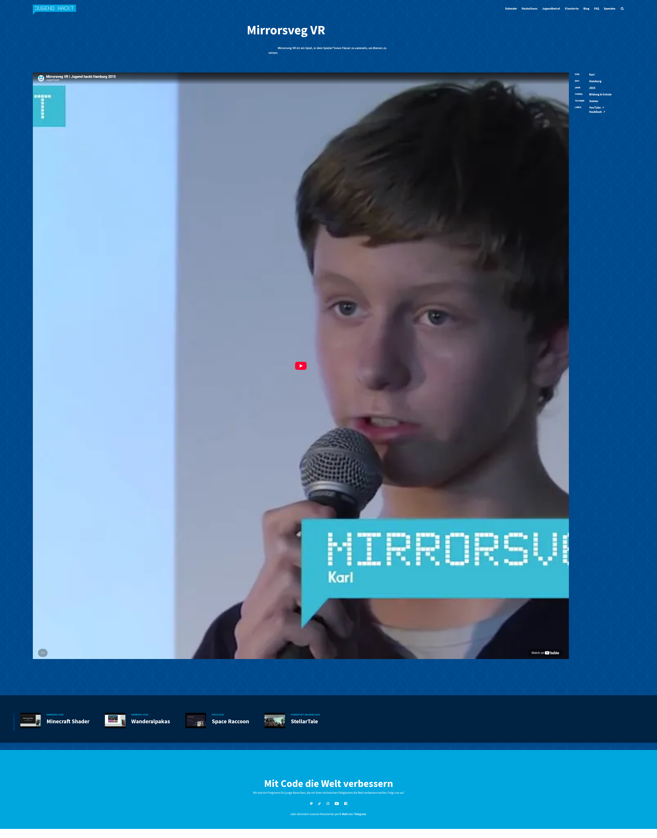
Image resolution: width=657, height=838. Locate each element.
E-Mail (343, 814)
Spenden (609, 8)
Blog (586, 8)
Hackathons (529, 8)
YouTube (595, 107)
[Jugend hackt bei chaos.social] (311, 804)
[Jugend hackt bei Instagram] (327, 804)
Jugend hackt (54, 10)
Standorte (572, 8)
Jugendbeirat (551, 8)
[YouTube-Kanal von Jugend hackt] (337, 804)
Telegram (360, 814)
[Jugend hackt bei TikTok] (319, 804)
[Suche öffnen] (622, 8)
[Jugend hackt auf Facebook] (345, 804)
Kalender (511, 8)
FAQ (596, 8)
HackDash (595, 112)
